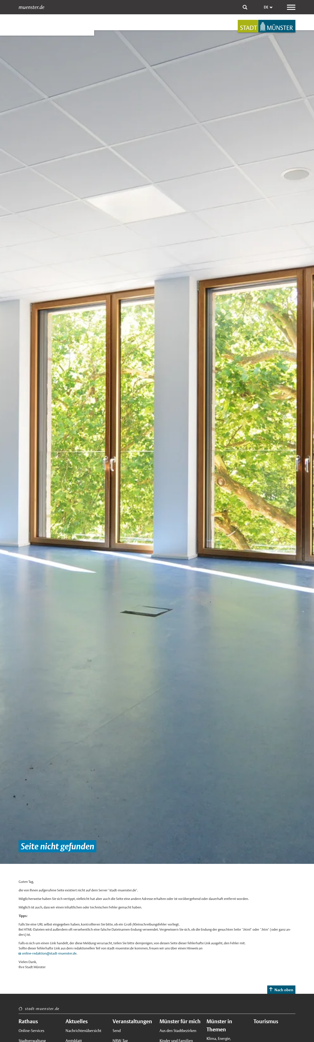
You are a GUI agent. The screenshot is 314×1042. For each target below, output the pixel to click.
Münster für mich (180, 1021)
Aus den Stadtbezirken (178, 1030)
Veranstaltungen (132, 1021)
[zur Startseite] (266, 26)
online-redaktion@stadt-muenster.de (49, 953)
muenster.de (31, 7)
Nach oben (283, 990)
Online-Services (31, 1030)
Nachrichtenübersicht (83, 1030)
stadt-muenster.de (42, 1008)
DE (266, 7)
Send (117, 1030)
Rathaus (28, 1021)
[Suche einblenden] (245, 7)
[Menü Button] (291, 7)
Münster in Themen (219, 1025)
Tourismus (266, 1021)
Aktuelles (77, 1021)
